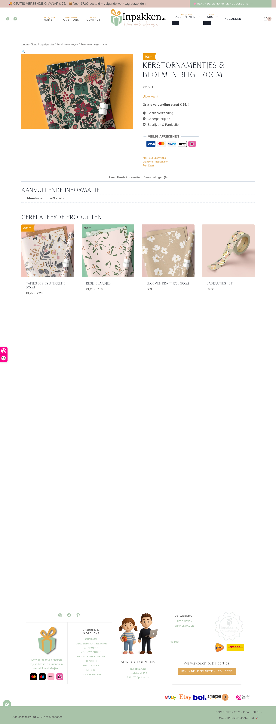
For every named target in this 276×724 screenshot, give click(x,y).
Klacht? (91, 661)
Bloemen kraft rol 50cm (167, 283)
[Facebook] (8, 19)
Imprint (91, 670)
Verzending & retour (91, 643)
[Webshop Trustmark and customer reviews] (243, 697)
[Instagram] (15, 19)
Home (50, 18)
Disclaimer (91, 665)
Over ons (71, 18)
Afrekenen (185, 621)
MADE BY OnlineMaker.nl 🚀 (239, 718)
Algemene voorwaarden (91, 650)
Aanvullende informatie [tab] (124, 177)
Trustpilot (173, 641)
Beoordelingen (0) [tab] (155, 177)
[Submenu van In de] (207, 23)
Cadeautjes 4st (220, 283)
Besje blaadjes (98, 283)
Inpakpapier (161, 161)
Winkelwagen (184, 626)
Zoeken (235, 18)
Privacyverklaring (91, 656)
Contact (94, 18)
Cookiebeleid (91, 674)
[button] (23, 51)
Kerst (151, 165)
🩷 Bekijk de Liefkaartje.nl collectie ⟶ (223, 3)
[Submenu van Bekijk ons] (175, 23)
